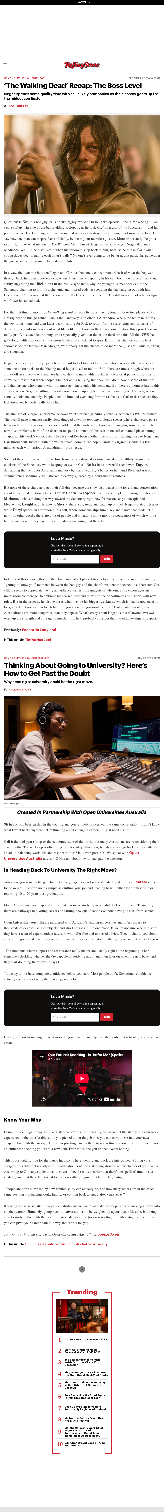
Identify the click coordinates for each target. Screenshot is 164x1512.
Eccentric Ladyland (39, 630)
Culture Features (38, 658)
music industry (70, 1244)
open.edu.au (108, 1234)
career (141, 882)
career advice (48, 1244)
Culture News (36, 78)
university (100, 1244)
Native (87, 1244)
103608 (31, 1244)
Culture (19, 78)
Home (7, 78)
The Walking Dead (38, 639)
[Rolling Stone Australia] (82, 67)
